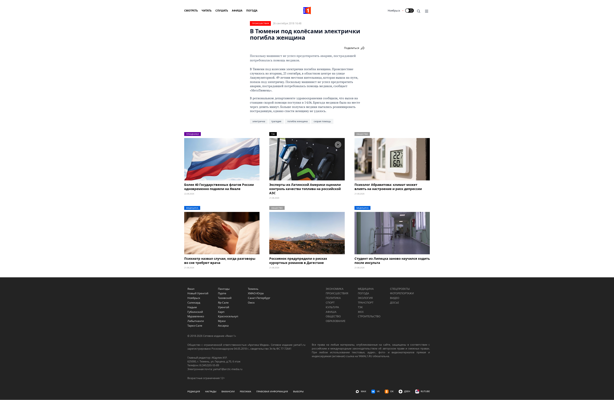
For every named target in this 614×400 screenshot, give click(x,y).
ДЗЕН (407, 391)
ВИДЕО (394, 298)
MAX (363, 391)
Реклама (245, 391)
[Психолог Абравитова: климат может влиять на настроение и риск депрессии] (392, 159)
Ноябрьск (394, 10)
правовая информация (272, 391)
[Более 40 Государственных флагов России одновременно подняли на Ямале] (222, 159)
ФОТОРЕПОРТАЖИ (402, 293)
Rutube (425, 391)
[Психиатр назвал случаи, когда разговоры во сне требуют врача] (222, 233)
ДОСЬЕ (394, 302)
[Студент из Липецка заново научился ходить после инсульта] (392, 233)
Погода (251, 10)
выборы (298, 391)
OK (392, 391)
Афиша (237, 10)
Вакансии (228, 391)
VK (378, 391)
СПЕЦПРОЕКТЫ (400, 289)
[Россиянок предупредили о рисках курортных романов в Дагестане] (307, 233)
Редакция (193, 391)
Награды (210, 391)
